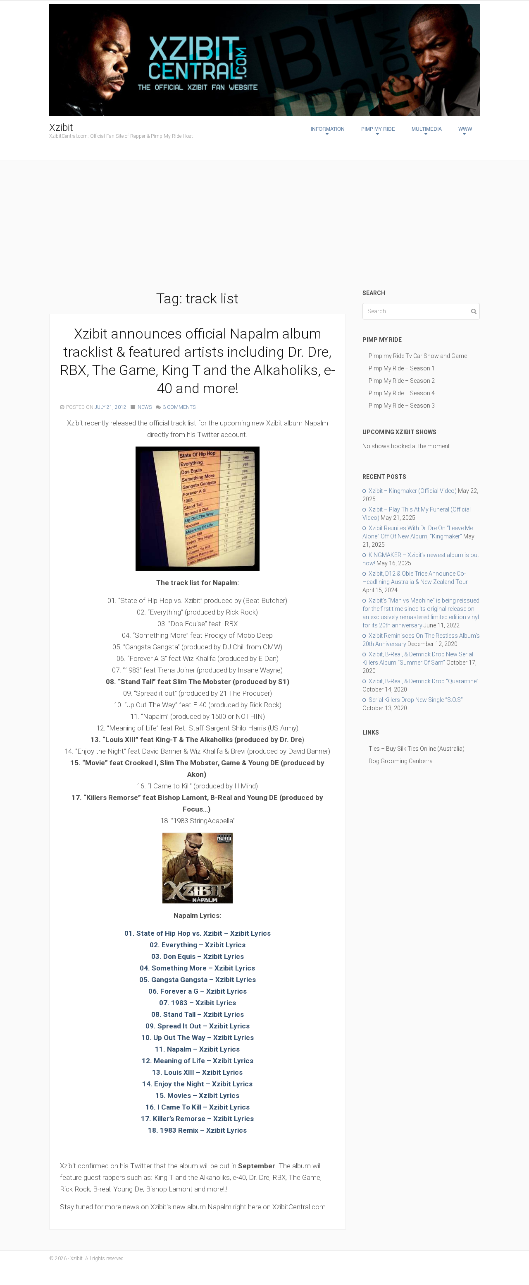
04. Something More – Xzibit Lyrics (197, 968)
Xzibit (61, 127)
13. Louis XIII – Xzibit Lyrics (197, 1072)
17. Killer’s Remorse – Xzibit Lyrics (197, 1118)
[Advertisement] (264, 227)
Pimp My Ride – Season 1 (402, 368)
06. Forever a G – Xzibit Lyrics (197, 991)
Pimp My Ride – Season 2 (402, 380)
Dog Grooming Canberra (401, 761)
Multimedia (427, 128)
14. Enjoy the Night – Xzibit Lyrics (197, 1084)
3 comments (179, 407)
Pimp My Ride (378, 128)
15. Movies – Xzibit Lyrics (197, 1095)
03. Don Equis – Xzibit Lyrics (197, 956)
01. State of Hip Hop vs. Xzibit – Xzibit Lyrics (197, 933)
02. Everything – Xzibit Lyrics (197, 945)
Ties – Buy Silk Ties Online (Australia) (417, 748)
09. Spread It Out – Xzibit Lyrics (197, 1026)
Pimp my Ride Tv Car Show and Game (418, 356)
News (145, 407)
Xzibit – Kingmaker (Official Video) (413, 491)
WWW (465, 128)
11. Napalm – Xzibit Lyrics (197, 1049)
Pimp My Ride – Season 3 (402, 405)
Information (328, 128)
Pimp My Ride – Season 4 (402, 393)
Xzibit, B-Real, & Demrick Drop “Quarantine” (424, 681)
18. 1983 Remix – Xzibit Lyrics (197, 1130)
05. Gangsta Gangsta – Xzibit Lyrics (197, 979)
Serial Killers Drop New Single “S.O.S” (416, 700)
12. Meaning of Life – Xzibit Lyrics (197, 1061)
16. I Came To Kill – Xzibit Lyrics (197, 1107)
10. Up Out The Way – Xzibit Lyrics (197, 1037)
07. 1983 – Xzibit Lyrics (197, 1003)
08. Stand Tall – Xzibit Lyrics (197, 1014)
